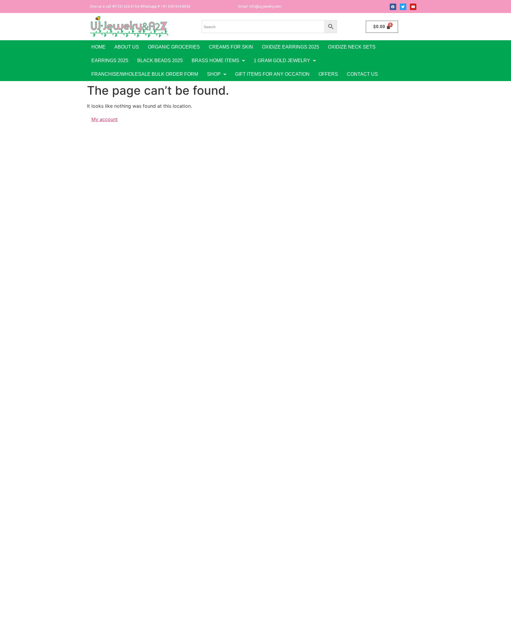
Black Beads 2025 (160, 60)
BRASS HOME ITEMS (215, 60)
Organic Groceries (174, 46)
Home (98, 46)
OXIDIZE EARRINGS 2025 (290, 46)
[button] (218, 60)
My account (104, 119)
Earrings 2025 (109, 60)
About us (126, 46)
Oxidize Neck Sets (352, 46)
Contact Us (362, 74)
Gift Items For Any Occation (272, 74)
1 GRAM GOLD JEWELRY (282, 60)
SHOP (214, 74)
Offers (328, 74)
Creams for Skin (231, 46)
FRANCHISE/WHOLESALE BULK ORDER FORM (144, 74)
